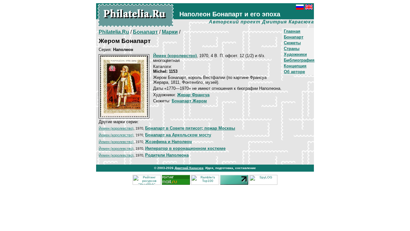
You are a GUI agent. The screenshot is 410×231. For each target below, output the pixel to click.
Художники (295, 54)
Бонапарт (293, 37)
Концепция (295, 66)
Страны (291, 48)
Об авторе (294, 71)
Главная (292, 31)
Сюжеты (292, 42)
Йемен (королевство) (116, 128)
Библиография (299, 60)
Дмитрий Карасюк (189, 168)
